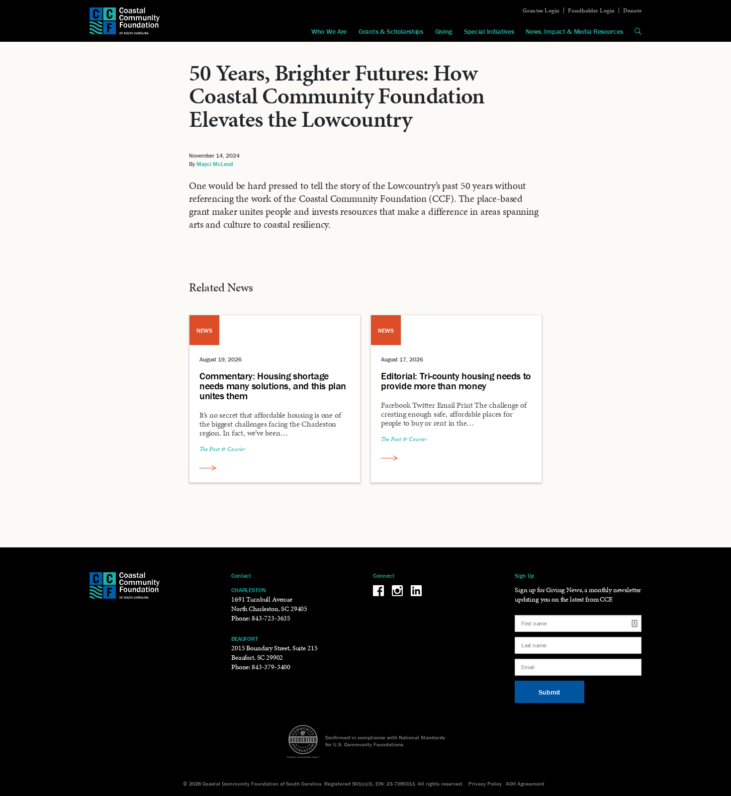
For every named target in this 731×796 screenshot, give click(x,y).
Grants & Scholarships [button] (391, 31)
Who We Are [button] (329, 31)
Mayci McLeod (214, 164)
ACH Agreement (525, 783)
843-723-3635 (271, 618)
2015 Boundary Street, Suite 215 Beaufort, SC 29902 (274, 652)
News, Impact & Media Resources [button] (574, 31)
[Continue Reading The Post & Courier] (207, 467)
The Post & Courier (222, 449)
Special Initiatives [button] (489, 31)
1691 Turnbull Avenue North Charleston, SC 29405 (269, 604)
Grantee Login (541, 10)
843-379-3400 (271, 667)
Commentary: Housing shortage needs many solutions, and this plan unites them (272, 386)
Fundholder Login (591, 10)
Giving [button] (443, 31)
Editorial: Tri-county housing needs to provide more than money (456, 381)
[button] (638, 31)
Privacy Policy (485, 783)
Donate (632, 10)
